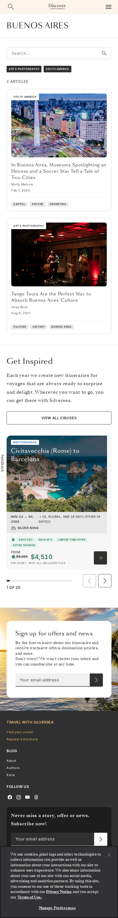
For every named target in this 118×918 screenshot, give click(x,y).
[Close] (109, 855)
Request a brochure (22, 739)
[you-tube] (27, 797)
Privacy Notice (59, 891)
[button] (104, 580)
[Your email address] (96, 680)
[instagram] (18, 797)
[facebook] (10, 797)
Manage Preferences (57, 908)
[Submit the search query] (104, 53)
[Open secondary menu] (108, 6)
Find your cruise (20, 732)
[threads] (36, 797)
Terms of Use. (30, 897)
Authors (13, 768)
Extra (11, 775)
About (11, 761)
